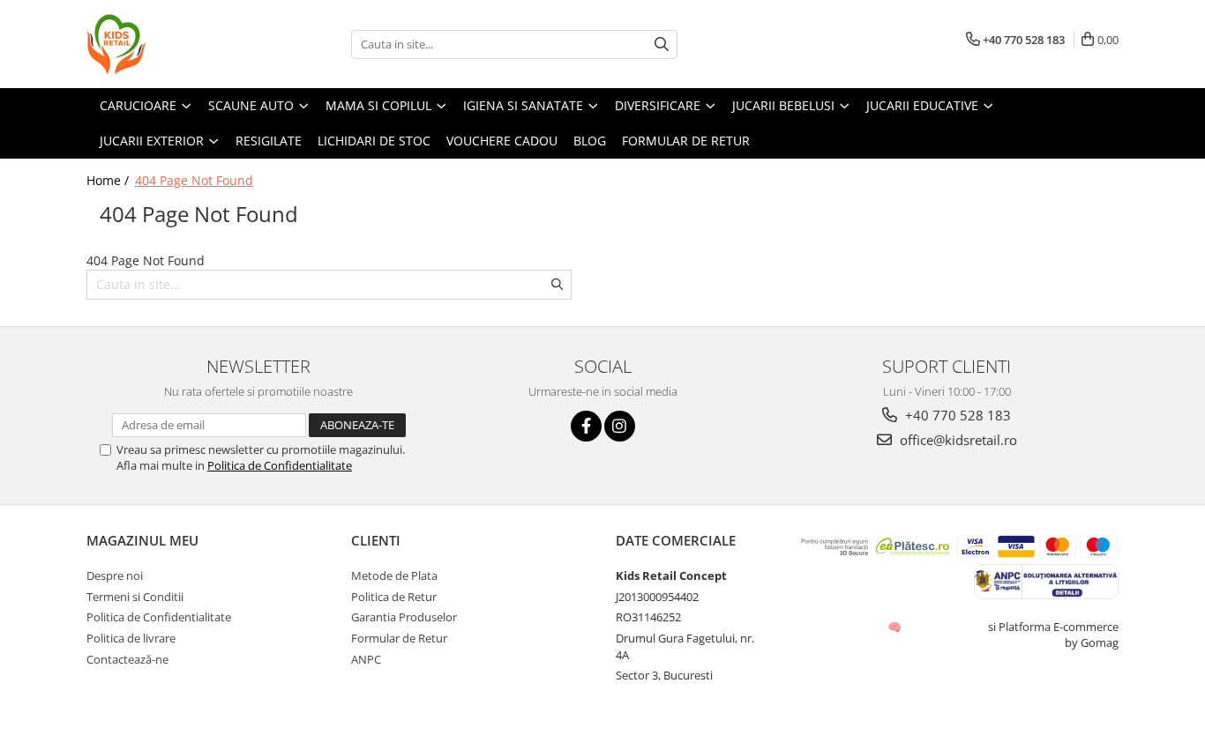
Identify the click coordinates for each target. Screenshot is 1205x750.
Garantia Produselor (404, 617)
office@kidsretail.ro (956, 440)
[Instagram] (619, 426)
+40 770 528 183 (956, 415)
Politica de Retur (394, 597)
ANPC (366, 659)
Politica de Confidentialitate (279, 465)
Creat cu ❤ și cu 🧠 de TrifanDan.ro (896, 627)
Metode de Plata (394, 575)
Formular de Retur (399, 638)
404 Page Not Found (194, 180)
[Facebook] (586, 426)
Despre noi (114, 575)
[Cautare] (661, 44)
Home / (109, 180)
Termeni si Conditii (134, 597)
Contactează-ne (127, 659)
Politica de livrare (131, 638)
